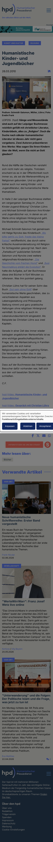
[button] (49, 12)
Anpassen (10, 426)
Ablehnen (27, 426)
